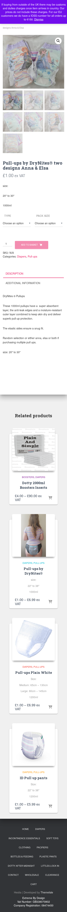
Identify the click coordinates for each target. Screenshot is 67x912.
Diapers (21, 256)
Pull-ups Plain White (33, 672)
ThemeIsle (47, 892)
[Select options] (50, 498)
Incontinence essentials (24, 838)
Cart (34, 884)
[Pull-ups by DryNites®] (33, 535)
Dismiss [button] (38, 19)
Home (25, 828)
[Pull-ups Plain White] (33, 639)
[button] (58, 41)
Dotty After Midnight (21, 865)
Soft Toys (52, 838)
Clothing (24, 847)
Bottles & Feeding (22, 856)
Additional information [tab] (23, 283)
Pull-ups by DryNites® (33, 571)
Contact (13, 874)
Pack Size (43, 216)
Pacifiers (42, 847)
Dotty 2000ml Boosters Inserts (33, 485)
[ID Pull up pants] (33, 744)
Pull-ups (32, 256)
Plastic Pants (48, 856)
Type (7, 216)
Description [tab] (14, 273)
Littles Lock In (50, 865)
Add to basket (29, 245)
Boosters (28, 477)
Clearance (52, 874)
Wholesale (32, 874)
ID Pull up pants (33, 778)
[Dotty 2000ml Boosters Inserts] (33, 449)
